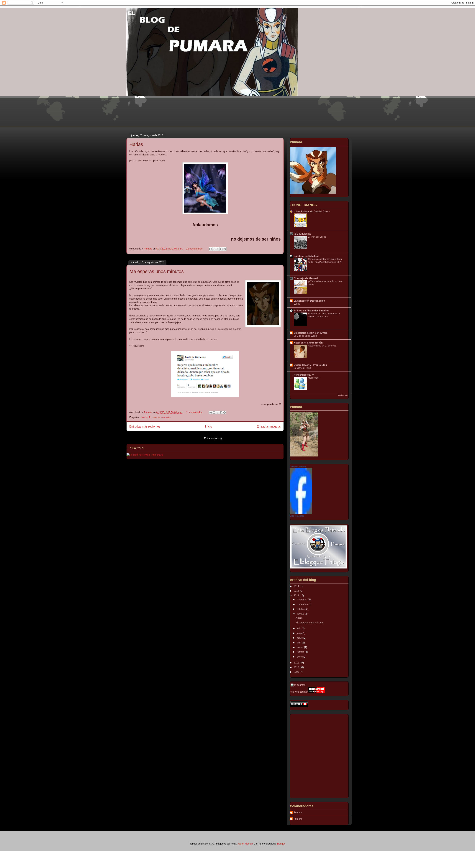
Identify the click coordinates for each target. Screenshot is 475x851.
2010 (297, 667)
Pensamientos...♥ (304, 374)
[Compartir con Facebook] (221, 249)
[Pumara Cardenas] (301, 513)
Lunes (297, 304)
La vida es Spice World (305, 336)
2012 (297, 595)
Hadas (136, 144)
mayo (300, 637)
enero (300, 656)
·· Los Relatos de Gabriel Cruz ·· (312, 211)
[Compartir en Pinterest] (225, 249)
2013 (297, 590)
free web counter (299, 691)
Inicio (208, 426)
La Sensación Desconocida (309, 300)
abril (299, 642)
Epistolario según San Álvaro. (311, 332)
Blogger (281, 843)
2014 (297, 586)
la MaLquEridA (302, 233)
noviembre (303, 604)
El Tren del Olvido (317, 237)
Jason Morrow (245, 843)
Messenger (313, 378)
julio (299, 628)
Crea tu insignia (297, 516)
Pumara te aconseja (160, 417)
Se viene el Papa (302, 368)
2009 (297, 672)
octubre (301, 609)
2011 (297, 662)
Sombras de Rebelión (306, 256)
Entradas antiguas (269, 426)
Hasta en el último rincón (308, 342)
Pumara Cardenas (298, 467)
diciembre (302, 599)
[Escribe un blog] (214, 249)
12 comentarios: (195, 248)
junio (299, 633)
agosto (301, 613)
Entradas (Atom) (213, 438)
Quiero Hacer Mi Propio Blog (310, 365)
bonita (144, 417)
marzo (300, 647)
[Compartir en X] (218, 249)
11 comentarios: (195, 412)
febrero (301, 651)
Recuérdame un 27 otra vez (322, 345)
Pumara (298, 812)
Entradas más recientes (144, 426)
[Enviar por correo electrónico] (210, 249)
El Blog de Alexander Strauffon (311, 310)
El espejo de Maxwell (306, 278)
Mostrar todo (343, 395)
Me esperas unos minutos (156, 271)
